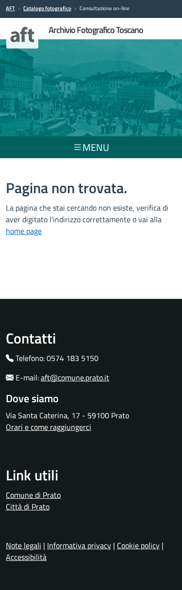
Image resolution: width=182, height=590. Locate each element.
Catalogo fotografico (47, 8)
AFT (10, 8)
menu (96, 147)
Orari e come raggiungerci (48, 427)
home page (24, 231)
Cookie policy (138, 545)
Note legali (23, 545)
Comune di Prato (33, 495)
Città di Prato (28, 506)
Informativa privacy (79, 545)
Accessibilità (26, 557)
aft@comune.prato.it (75, 377)
